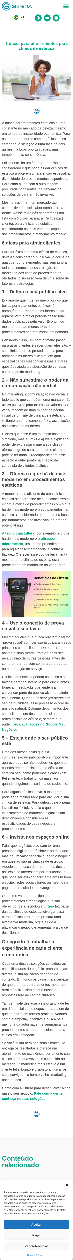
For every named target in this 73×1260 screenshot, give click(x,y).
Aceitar (36, 1224)
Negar (36, 1235)
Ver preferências (36, 1246)
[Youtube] (47, 17)
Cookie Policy (34, 1255)
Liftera (48, 906)
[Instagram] (38, 17)
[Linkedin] (56, 17)
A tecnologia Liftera (18, 533)
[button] (67, 1185)
